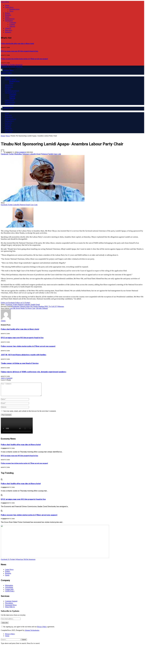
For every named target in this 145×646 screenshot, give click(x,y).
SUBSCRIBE (6, 73)
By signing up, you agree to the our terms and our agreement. (29, 627)
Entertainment (9, 19)
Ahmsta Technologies (32, 630)
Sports (7, 17)
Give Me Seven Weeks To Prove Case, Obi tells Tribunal (28, 308)
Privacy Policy (42, 627)
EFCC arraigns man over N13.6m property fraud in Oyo (19, 51)
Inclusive (8, 32)
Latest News (9, 7)
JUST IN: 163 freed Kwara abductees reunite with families (23, 355)
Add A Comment (6, 378)
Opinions (8, 128)
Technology (9, 21)
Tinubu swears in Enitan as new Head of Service (20, 363)
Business (8, 15)
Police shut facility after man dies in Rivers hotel (17, 43)
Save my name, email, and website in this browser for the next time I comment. (29, 411)
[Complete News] (7, 70)
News (11, 11)
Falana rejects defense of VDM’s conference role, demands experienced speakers (33, 372)
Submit (24, 639)
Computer (12, 22)
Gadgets (12, 24)
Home (7, 5)
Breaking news (14, 9)
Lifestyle (8, 28)
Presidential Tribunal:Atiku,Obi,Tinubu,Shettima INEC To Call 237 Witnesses (38, 306)
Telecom (12, 26)
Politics (7, 13)
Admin (8, 152)
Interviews (8, 30)
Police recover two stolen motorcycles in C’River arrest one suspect (24, 59)
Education (9, 117)
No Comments (21, 152)
